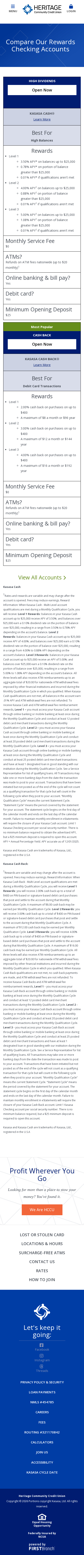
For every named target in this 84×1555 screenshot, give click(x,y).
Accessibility (42, 1462)
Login (71, 11)
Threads (42, 1370)
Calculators (42, 1442)
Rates (42, 1270)
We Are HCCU (42, 1209)
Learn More (42, 119)
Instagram (42, 1360)
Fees (42, 1422)
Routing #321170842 (42, 1432)
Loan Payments (42, 1392)
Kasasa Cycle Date (42, 1472)
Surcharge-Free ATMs (42, 1252)
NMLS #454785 (42, 1402)
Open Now (42, 90)
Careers (42, 1412)
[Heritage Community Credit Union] (42, 9)
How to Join (42, 1279)
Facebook (42, 1349)
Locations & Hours (42, 1243)
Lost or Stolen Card (42, 1234)
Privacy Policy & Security (42, 1382)
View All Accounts (40, 577)
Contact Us (42, 1261)
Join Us (42, 1452)
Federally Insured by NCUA (42, 1535)
